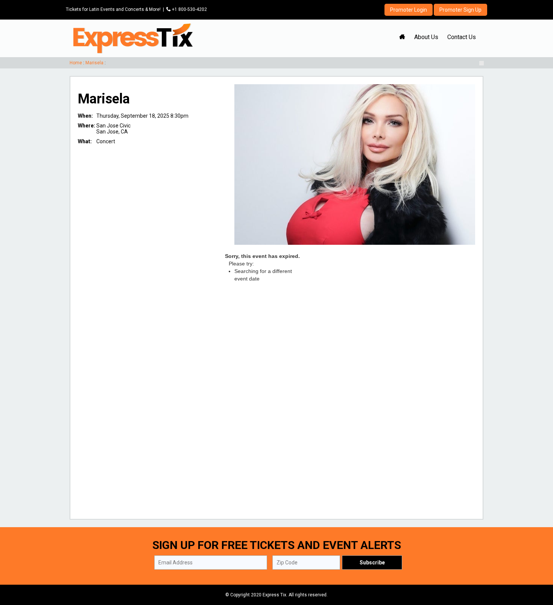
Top (538, 567)
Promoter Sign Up (460, 10)
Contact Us (461, 37)
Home (76, 62)
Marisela (94, 62)
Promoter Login (408, 10)
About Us (426, 37)
